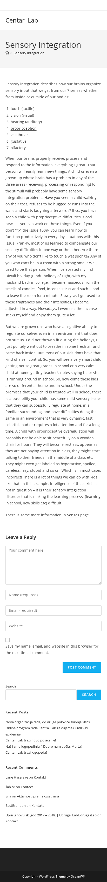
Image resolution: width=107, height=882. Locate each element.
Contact (27, 786)
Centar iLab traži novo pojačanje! (30, 740)
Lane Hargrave (16, 777)
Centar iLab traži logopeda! (26, 752)
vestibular (19, 134)
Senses (73, 514)
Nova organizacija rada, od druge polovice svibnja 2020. (47, 722)
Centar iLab (21, 20)
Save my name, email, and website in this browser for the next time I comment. (51, 649)
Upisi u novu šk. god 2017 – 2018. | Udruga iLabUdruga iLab (51, 815)
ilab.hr (10, 786)
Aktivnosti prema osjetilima (38, 796)
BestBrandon (15, 805)
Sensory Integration (29, 53)
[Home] (7, 53)
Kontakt (40, 777)
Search (10, 686)
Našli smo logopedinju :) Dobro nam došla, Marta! (43, 746)
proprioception (24, 128)
